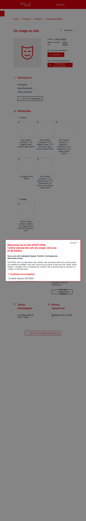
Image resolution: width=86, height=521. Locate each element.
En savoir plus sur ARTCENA (21, 278)
